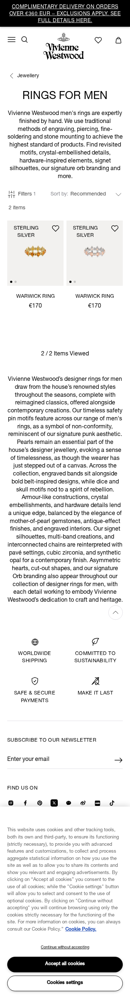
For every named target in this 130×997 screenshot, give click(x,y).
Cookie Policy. (80, 929)
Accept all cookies (65, 964)
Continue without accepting (65, 947)
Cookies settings (65, 983)
